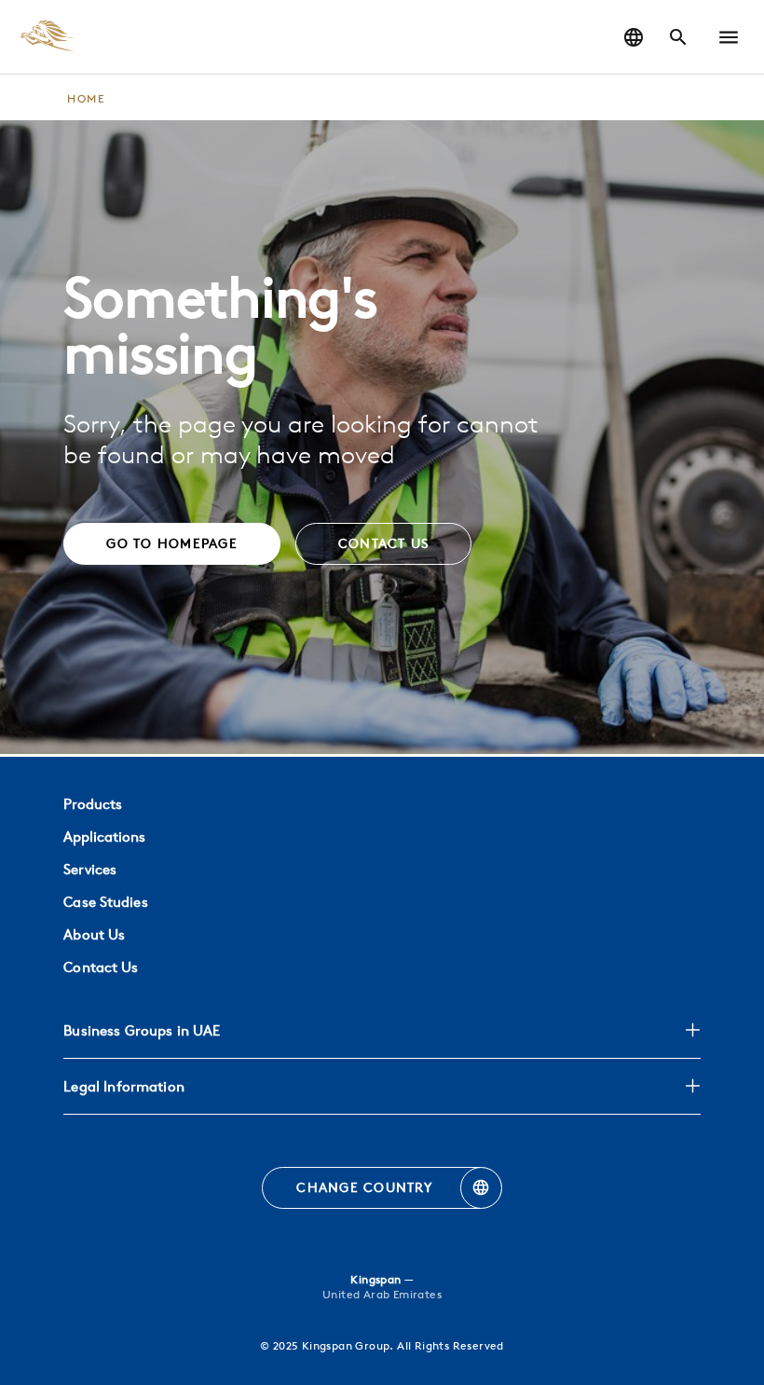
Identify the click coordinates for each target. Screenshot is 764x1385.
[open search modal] (678, 37)
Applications (104, 836)
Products (92, 804)
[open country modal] (633, 37)
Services (89, 869)
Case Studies (105, 902)
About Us (94, 934)
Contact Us (100, 967)
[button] (728, 37)
